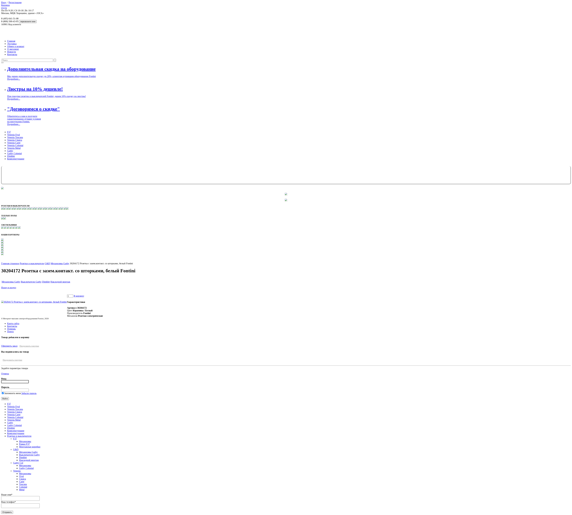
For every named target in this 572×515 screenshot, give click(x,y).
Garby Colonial (14, 153)
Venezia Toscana (15, 137)
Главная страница (10, 263)
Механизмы (25, 441)
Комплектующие (15, 159)
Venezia (17, 471)
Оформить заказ (9, 346)
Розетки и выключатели (32, 263)
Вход (3, 2)
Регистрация (15, 2)
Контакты (12, 54)
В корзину (79, 296)
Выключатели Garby (31, 282)
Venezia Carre (13, 142)
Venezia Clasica (14, 140)
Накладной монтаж (60, 282)
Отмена (5, 373)
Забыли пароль (28, 393)
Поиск (10, 331)
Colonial (23, 487)
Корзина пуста (5, 6)
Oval (21, 476)
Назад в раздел (8, 287)
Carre (21, 481)
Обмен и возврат (15, 46)
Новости (11, 51)
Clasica (22, 479)
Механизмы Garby (60, 263)
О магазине (13, 49)
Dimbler (11, 156)
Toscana (23, 484)
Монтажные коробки (29, 446)
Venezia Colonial (15, 145)
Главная (11, 41)
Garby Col (18, 463)
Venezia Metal (14, 148)
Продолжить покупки (29, 346)
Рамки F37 (24, 444)
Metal (21, 489)
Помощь (11, 329)
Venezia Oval (13, 134)
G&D (47, 263)
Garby (10, 150)
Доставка (12, 43)
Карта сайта (13, 323)
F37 (9, 132)
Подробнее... (13, 79)
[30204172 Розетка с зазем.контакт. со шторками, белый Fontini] (34, 302)
